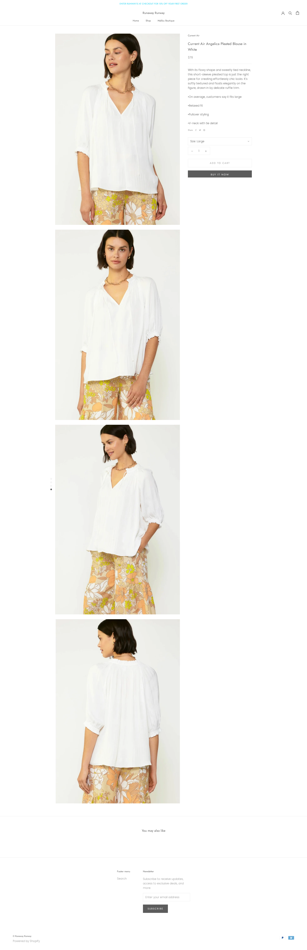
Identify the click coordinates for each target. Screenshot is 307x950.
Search (122, 879)
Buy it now (220, 174)
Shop (148, 20)
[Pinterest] (204, 130)
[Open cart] (297, 13)
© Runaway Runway (22, 936)
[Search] (290, 13)
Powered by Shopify (26, 941)
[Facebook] (196, 130)
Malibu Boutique (166, 20)
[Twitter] (200, 130)
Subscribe (155, 908)
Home (136, 20)
